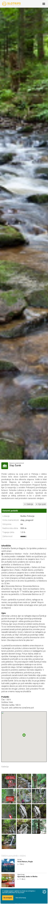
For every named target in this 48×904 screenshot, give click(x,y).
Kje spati (42, 504)
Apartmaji (20, 874)
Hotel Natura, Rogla (25, 862)
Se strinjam (7, 898)
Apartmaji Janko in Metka (27, 877)
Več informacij (21, 898)
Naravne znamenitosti (16, 463)
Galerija (30, 504)
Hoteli (19, 859)
